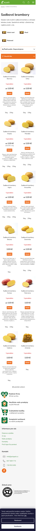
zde (25, 516)
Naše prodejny (7, 439)
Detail (9, 93)
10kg (29, 113)
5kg (6, 113)
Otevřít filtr (8, 56)
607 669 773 (11, 461)
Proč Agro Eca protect (9, 444)
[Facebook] (4, 470)
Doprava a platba (7, 433)
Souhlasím (17, 526)
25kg (11, 113)
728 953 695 (11, 465)
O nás (4, 436)
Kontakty (5, 442)
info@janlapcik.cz (12, 457)
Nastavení (17, 520)
